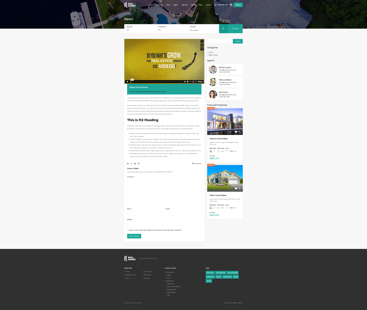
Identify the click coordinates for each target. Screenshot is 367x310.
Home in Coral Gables (219, 139)
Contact (208, 5)
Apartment (170, 284)
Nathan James (225, 67)
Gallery (193, 5)
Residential (169, 281)
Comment (131, 177)
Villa (168, 295)
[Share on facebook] (128, 164)
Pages (200, 5)
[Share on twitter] (131, 164)
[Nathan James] (213, 73)
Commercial (170, 272)
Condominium (171, 289)
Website (129, 219)
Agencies (184, 5)
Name (129, 209)
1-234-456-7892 (224, 84)
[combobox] (203, 31)
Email (168, 209)
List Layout (148, 271)
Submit (238, 5)
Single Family (171, 292)
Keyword (129, 27)
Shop (169, 278)
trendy (209, 281)
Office (169, 275)
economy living (232, 273)
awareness (198, 163)
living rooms (227, 277)
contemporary (220, 273)
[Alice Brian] (213, 97)
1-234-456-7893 (224, 72)
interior (218, 277)
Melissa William (225, 80)
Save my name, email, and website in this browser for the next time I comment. (155, 230)
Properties (159, 5)
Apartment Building (173, 286)
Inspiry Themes (238, 303)
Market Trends (150, 91)
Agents (175, 5)
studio (236, 277)
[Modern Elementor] (130, 7)
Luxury (210, 52)
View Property (225, 129)
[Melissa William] (213, 85)
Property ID (162, 27)
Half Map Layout (130, 275)
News (168, 5)
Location (193, 27)
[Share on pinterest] (138, 164)
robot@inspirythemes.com (227, 70)
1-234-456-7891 (224, 97)
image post (210, 277)
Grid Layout (148, 275)
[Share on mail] (135, 164)
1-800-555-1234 (222, 5)
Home (151, 5)
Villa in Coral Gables (218, 195)
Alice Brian (223, 92)
